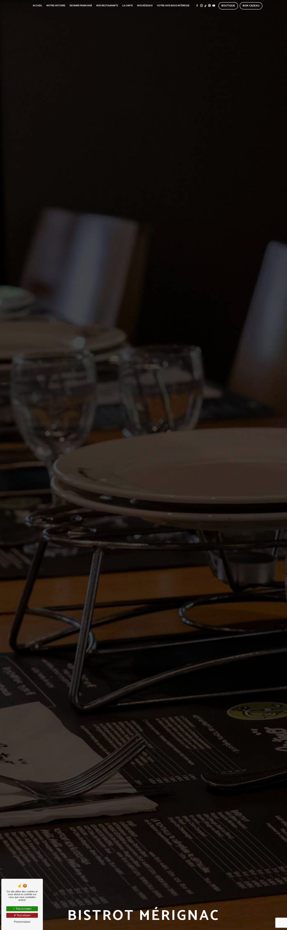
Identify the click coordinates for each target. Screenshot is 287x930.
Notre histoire (56, 6)
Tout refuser (23, 915)
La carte (127, 6)
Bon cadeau (251, 5)
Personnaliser (22, 921)
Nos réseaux (145, 6)
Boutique (228, 5)
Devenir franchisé (81, 6)
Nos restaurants (107, 6)
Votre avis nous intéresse (173, 6)
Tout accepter (23, 908)
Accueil (37, 6)
